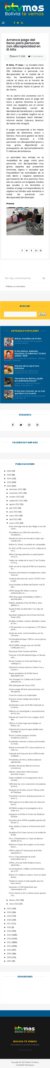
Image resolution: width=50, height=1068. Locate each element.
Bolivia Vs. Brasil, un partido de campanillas (27, 544)
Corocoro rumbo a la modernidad (23, 695)
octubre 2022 (15, 497)
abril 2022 (13, 519)
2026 (9, 471)
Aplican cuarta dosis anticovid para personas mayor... (23, 773)
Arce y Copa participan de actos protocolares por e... (22, 858)
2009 (9, 953)
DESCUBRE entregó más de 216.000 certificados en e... (25, 646)
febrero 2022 (14, 900)
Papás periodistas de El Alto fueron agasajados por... (23, 674)
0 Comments (37, 56)
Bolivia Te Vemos (32, 1062)
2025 (9, 475)
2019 (9, 916)
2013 (9, 938)
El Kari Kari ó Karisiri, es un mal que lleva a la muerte (30, 392)
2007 (9, 961)
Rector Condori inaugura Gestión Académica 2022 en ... (22, 736)
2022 (9, 486)
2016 (9, 927)
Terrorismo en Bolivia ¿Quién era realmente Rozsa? (29, 379)
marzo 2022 (14, 523)
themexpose (29, 1065)
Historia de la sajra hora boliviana (27, 367)
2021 (9, 908)
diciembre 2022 (16, 489)
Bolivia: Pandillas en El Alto (28, 338)
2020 (9, 912)
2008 (9, 957)
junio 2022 (13, 512)
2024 (9, 478)
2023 (9, 482)
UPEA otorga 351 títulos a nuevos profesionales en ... (23, 592)
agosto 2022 (14, 504)
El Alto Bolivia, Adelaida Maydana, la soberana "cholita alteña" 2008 (30, 353)
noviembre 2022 (16, 493)
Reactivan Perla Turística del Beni (23, 651)
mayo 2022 (14, 515)
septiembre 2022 (16, 500)
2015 (9, 931)
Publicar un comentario (15, 286)
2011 (9, 946)
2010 (9, 950)
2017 (9, 923)
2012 (9, 942)
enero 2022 (14, 904)
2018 (9, 920)
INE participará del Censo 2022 (22, 685)
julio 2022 (13, 508)
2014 (9, 935)
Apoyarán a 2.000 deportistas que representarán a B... (23, 888)
